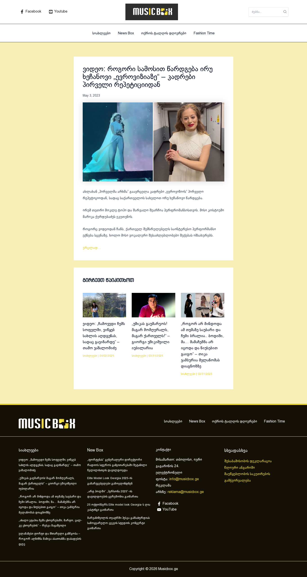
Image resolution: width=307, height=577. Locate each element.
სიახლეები (101, 33)
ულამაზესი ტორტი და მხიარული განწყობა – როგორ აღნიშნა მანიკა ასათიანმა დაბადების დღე (50, 539)
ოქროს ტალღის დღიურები (163, 33)
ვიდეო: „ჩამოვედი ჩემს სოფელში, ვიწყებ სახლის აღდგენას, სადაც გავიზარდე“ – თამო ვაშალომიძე (104, 336)
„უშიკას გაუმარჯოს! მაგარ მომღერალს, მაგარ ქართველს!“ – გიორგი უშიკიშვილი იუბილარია (151, 336)
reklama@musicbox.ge (186, 492)
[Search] (285, 11)
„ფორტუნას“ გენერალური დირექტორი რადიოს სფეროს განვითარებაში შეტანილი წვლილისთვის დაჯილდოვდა (117, 465)
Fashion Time (204, 33)
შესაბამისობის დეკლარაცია (248, 461)
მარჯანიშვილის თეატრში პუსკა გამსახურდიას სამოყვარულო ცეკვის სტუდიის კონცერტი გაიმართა (118, 523)
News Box (126, 33)
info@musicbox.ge (184, 479)
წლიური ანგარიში (240, 467)
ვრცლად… (92, 248)
